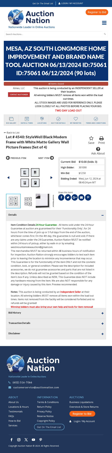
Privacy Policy (44, 411)
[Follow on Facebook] (11, 439)
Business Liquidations (81, 402)
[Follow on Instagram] (18, 439)
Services (12, 425)
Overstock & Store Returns (84, 406)
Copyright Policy (46, 420)
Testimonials (15, 411)
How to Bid (14, 420)
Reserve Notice (45, 416)
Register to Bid (97, 12)
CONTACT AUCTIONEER (19, 94)
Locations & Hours (18, 406)
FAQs (11, 416)
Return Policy (44, 406)
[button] (30, 177)
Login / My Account (72, 3)
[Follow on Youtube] (33, 439)
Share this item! (65, 192)
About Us (13, 402)
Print (101, 143)
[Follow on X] (26, 439)
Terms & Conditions (48, 402)
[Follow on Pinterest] (40, 439)
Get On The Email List (43, 3)
